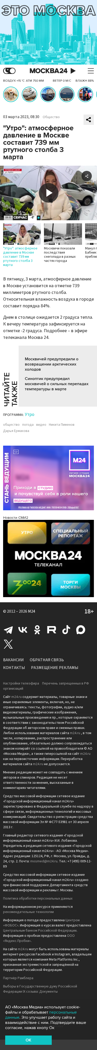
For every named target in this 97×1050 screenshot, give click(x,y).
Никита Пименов (61, 425)
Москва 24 (48, 71)
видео (41, 425)
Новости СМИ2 (15, 517)
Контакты (14, 668)
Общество (51, 117)
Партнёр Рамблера (18, 978)
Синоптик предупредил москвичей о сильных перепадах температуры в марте (56, 384)
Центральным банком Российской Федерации (40, 930)
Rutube (52, 630)
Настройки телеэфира (21, 683)
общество (11, 425)
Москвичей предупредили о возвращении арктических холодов (51, 364)
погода (28, 425)
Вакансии (13, 660)
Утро (29, 414)
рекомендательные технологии (28, 912)
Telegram (8, 630)
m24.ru (16, 696)
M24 (31, 611)
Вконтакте (23, 630)
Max (81, 630)
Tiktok (66, 630)
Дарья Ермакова (16, 431)
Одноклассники (37, 630)
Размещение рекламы (54, 668)
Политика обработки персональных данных (37, 898)
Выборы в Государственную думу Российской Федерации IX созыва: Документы (40, 989)
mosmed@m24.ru (43, 861)
